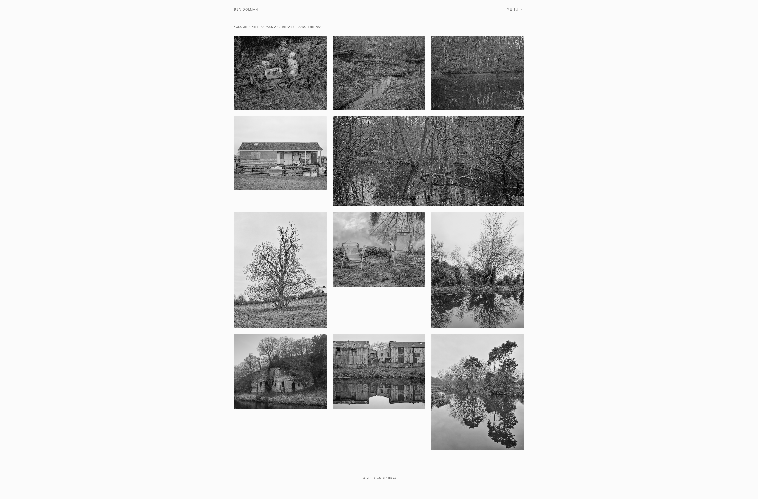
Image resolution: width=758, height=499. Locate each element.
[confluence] (477, 395)
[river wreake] (379, 374)
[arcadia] (280, 75)
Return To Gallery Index (379, 477)
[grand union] (477, 273)
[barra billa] (280, 273)
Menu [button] (513, 9)
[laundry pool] (477, 75)
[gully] (379, 75)
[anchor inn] (280, 374)
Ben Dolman (246, 9)
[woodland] (428, 163)
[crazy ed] (280, 155)
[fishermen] (379, 252)
